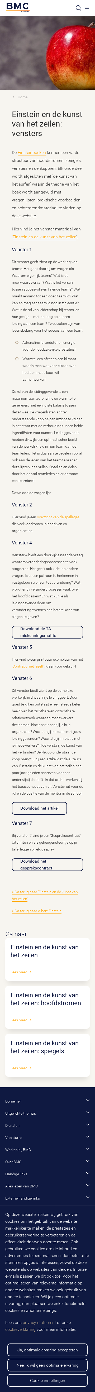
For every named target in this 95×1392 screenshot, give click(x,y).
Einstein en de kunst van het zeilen (44, 236)
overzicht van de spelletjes (58, 517)
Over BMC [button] (13, 1162)
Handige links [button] (16, 1174)
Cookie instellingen (47, 1380)
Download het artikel (39, 808)
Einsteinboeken (32, 152)
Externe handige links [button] (22, 1198)
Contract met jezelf (27, 666)
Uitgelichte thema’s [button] (20, 1113)
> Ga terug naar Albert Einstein (36, 911)
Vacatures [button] (13, 1137)
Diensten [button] (12, 1125)
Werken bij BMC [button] (18, 1150)
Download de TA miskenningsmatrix (38, 632)
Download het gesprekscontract (36, 865)
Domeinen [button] (13, 1101)
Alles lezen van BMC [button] (21, 1186)
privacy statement (39, 1322)
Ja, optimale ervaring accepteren (47, 1349)
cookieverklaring (20, 1329)
